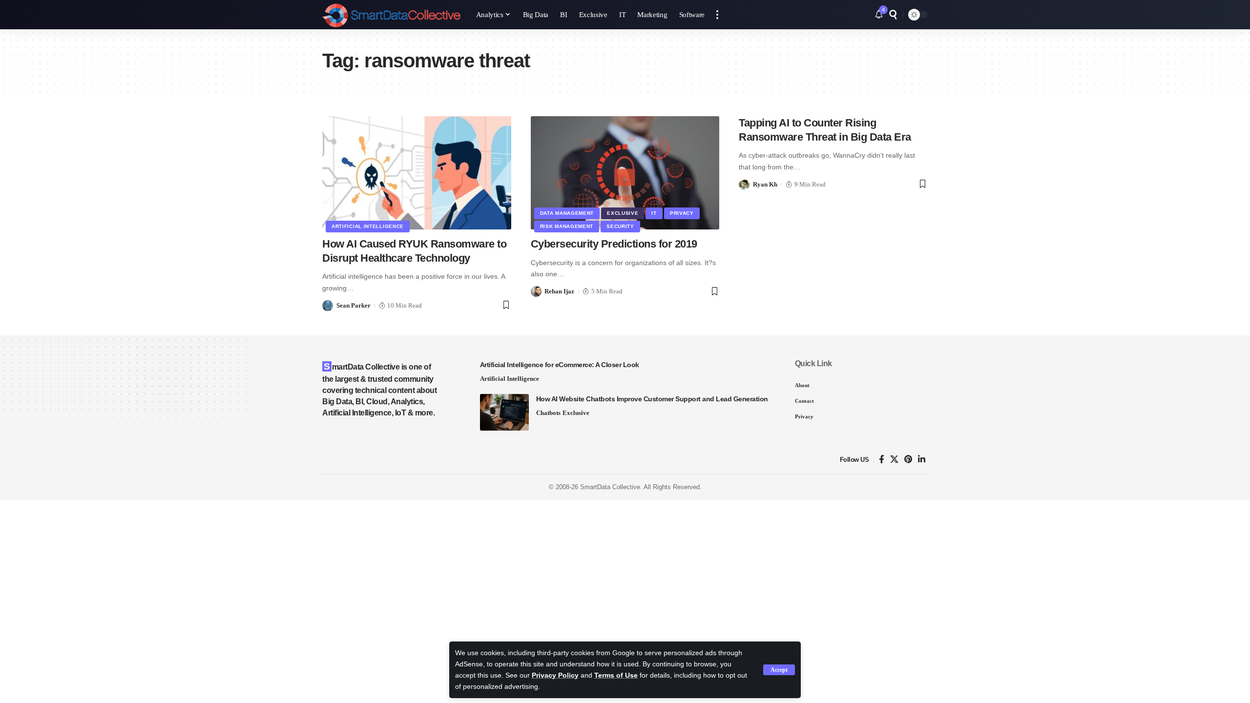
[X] (894, 460)
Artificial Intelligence (368, 226)
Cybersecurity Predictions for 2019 (614, 244)
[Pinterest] (908, 460)
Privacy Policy (555, 675)
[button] (779, 669)
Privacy (682, 213)
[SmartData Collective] (391, 14)
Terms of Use (616, 675)
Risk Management (567, 226)
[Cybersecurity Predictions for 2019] (625, 172)
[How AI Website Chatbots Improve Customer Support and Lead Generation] (504, 412)
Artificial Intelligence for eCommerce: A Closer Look (559, 365)
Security (620, 226)
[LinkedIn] (922, 460)
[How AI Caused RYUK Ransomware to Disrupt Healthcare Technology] (416, 172)
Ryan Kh (765, 184)
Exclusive (622, 213)
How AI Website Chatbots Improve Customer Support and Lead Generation (652, 399)
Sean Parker (353, 305)
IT (653, 213)
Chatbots (548, 412)
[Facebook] (881, 460)
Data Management (567, 213)
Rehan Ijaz (559, 291)
